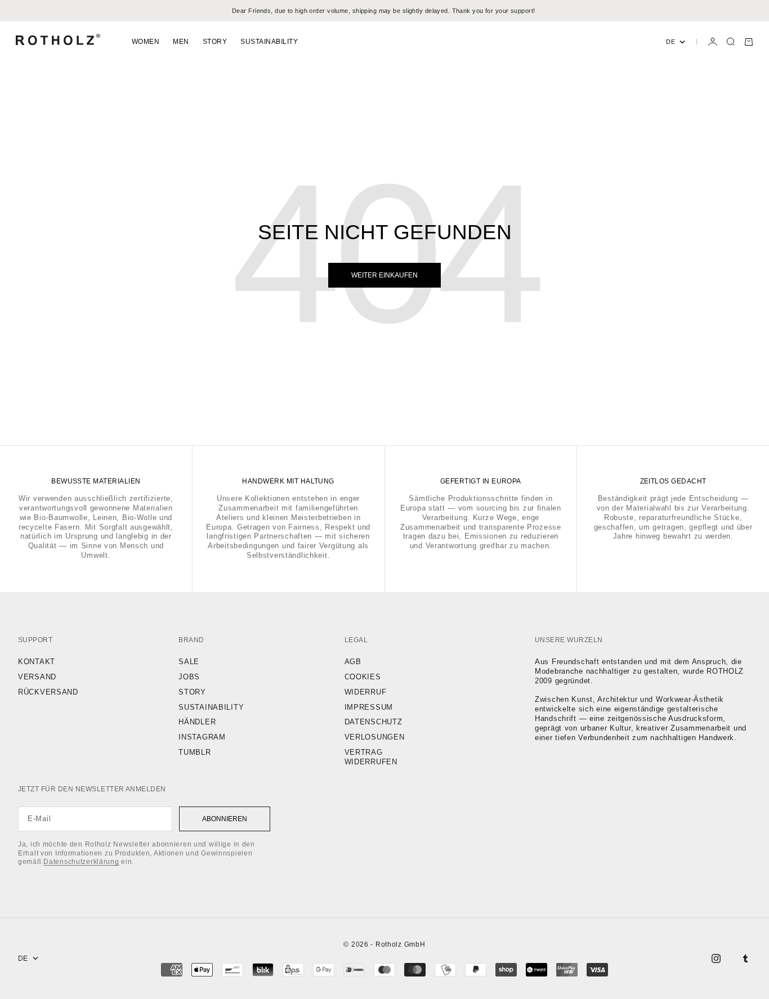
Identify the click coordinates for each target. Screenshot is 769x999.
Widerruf (366, 692)
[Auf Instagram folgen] (716, 958)
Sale (188, 661)
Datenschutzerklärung (81, 862)
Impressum (369, 707)
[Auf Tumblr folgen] (745, 958)
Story (215, 42)
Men (181, 42)
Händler (197, 722)
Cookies (363, 677)
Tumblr (194, 752)
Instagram (201, 737)
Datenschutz (374, 722)
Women (145, 42)
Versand (37, 677)
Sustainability (269, 42)
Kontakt (36, 661)
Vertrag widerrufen (371, 757)
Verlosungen (375, 737)
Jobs (189, 677)
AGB (353, 661)
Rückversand (48, 692)
